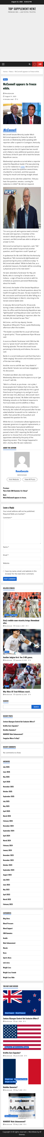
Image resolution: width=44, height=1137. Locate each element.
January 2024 (7, 850)
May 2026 (6, 777)
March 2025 (7, 816)
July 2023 (6, 879)
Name (6, 547)
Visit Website (14, 479)
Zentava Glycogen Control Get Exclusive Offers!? (19, 721)
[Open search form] (29, 64)
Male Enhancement (9, 943)
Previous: (15, 489)
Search (5, 701)
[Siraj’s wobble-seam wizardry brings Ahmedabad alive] (22, 605)
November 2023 (8, 860)
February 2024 (8, 845)
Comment (7, 518)
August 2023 (7, 875)
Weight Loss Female (9, 972)
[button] (3, 64)
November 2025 (8, 786)
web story (6, 962)
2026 (23, 167)
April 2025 (6, 811)
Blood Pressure (8, 923)
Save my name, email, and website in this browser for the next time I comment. (21, 572)
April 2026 (6, 781)
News (5, 79)
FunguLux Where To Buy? (11, 738)
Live (40, 64)
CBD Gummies (7, 933)
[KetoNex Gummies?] (22, 1071)
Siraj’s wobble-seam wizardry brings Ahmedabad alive (21, 621)
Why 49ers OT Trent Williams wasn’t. (16, 691)
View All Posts (30, 479)
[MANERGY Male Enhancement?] (22, 1106)
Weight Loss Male (9, 977)
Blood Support (8, 928)
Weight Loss (7, 967)
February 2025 (8, 821)
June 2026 (6, 772)
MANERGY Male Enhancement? (13, 734)
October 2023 (7, 865)
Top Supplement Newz (22, 9)
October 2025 (7, 791)
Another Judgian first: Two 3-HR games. (18, 657)
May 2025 (6, 806)
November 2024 (8, 826)
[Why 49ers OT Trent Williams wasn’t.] (22, 676)
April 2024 (6, 835)
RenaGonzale (9, 93)
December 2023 (8, 855)
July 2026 (6, 767)
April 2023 (6, 894)
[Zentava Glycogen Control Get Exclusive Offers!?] (22, 1003)
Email (6, 555)
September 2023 (8, 870)
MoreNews (33, 1132)
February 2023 (8, 904)
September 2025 (8, 796)
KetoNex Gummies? (9, 730)
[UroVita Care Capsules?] (22, 1037)
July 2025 (6, 801)
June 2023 (6, 884)
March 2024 (7, 840)
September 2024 (8, 830)
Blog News (13, 615)
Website (6, 563)
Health (5, 938)
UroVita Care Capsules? (11, 726)
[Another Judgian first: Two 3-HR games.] (22, 641)
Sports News (7, 957)
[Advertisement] (22, 36)
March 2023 (7, 899)
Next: (15, 496)
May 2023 (6, 889)
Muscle (5, 948)
